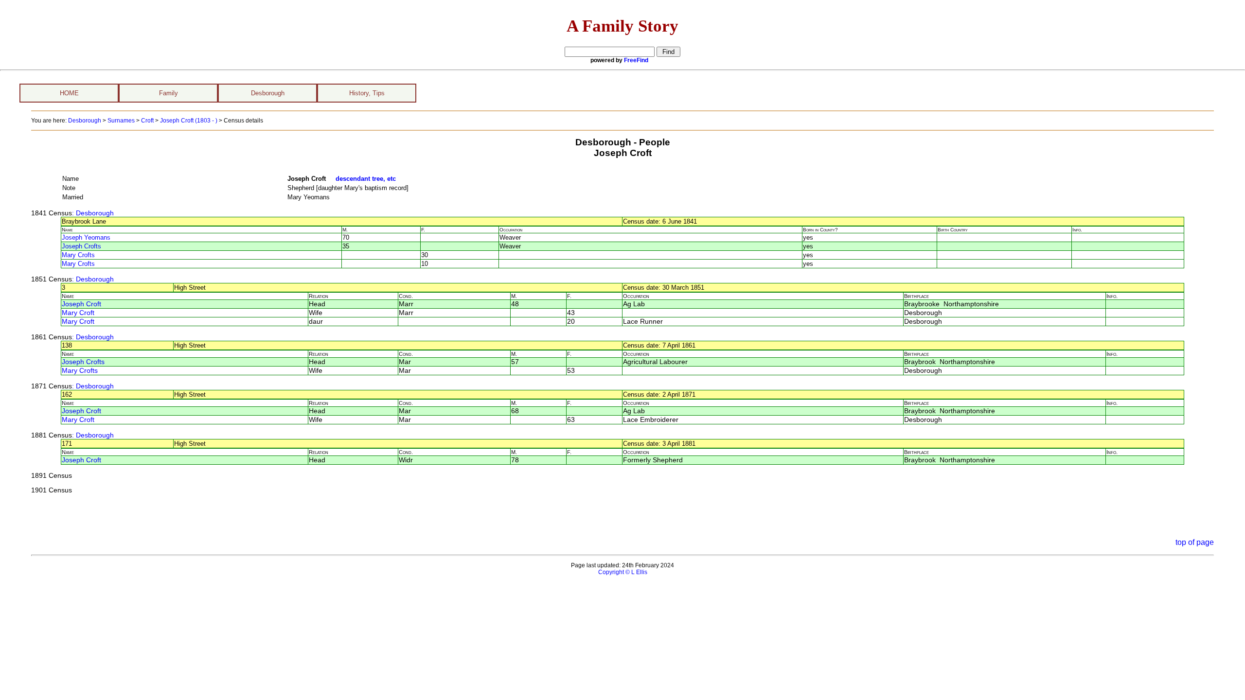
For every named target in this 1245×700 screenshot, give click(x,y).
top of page (1194, 542)
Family (168, 93)
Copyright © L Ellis (622, 572)
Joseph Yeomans (86, 237)
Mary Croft (78, 312)
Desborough (268, 93)
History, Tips (367, 93)
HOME (69, 93)
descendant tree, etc (366, 178)
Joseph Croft (81, 304)
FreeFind (636, 60)
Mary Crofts (78, 255)
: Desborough (93, 213)
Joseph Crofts (81, 246)
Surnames (121, 120)
